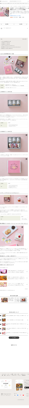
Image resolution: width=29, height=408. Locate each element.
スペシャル (19, 375)
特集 (2, 375)
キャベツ (6, 3)
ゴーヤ (13, 3)
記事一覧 (27, 393)
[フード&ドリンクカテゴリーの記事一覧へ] (11, 17)
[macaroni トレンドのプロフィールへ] (14, 28)
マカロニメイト (8, 375)
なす (3, 3)
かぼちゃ (23, 3)
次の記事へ (21, 24)
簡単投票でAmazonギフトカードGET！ (15, 15)
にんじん (26, 3)
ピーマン (11, 3)
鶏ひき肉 (8, 3)
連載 (4, 375)
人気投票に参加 (23, 375)
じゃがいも (18, 3)
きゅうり (21, 3)
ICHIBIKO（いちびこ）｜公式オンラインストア (6, 264)
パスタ (15, 3)
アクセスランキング (14, 375)
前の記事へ (7, 24)
